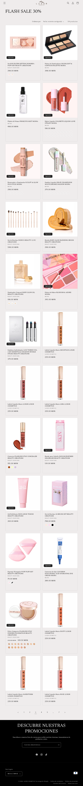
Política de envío (73, 783)
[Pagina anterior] (18, 712)
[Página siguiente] (64, 712)
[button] (4, 3)
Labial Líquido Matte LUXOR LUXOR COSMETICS (21, 405)
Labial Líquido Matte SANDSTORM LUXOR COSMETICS (20, 695)
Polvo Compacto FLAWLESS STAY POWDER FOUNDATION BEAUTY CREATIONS (20, 633)
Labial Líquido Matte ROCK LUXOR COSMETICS (57, 695)
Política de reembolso (56, 781)
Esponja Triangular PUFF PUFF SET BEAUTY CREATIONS (20, 572)
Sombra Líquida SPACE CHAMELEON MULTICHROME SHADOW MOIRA (58, 183)
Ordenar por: (36, 21)
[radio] (9, 74)
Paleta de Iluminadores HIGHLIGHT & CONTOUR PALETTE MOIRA (58, 64)
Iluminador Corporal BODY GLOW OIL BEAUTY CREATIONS (21, 293)
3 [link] (35, 712)
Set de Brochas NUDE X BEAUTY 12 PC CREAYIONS (22, 241)
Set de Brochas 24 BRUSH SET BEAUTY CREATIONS (59, 515)
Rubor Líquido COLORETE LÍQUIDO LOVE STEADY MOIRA (60, 122)
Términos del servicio (59, 783)
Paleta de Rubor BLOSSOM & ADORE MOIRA (58, 293)
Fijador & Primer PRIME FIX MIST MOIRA (23, 121)
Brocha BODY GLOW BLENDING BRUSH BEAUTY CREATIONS (59, 241)
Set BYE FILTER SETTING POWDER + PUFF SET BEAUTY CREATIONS (21, 64)
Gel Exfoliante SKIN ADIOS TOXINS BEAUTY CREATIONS (21, 515)
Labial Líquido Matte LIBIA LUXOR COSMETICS (57, 405)
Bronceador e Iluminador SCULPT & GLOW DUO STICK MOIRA (23, 183)
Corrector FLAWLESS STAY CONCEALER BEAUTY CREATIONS (22, 457)
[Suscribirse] (58, 744)
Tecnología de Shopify (42, 781)
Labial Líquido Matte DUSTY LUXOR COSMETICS (58, 632)
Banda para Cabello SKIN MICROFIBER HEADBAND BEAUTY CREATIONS (59, 457)
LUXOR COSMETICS (30, 781)
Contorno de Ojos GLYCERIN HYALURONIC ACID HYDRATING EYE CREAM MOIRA (59, 573)
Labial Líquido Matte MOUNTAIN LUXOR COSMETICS (60, 351)
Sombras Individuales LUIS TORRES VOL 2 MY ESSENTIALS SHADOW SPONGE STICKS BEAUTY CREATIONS (22, 352)
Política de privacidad (71, 781)
